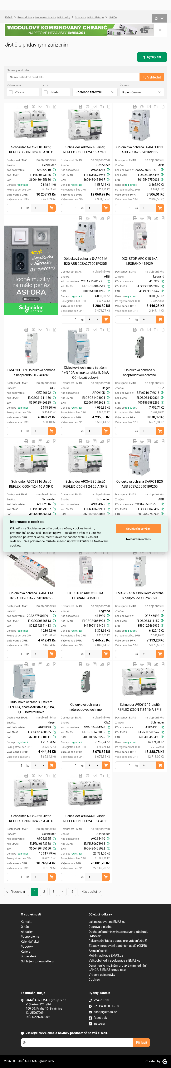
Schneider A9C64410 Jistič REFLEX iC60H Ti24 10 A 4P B (85, 818)
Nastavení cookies (138, 539)
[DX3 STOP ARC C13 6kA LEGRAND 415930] (85, 570)
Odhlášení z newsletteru (37, 961)
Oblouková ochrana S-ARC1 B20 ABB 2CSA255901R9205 (139, 484)
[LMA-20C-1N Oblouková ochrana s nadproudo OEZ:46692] (31, 347)
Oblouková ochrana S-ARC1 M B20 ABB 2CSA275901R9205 (85, 261)
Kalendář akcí (30, 941)
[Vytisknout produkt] (26, 106)
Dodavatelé (28, 956)
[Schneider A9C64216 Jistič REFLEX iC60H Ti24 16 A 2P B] (85, 124)
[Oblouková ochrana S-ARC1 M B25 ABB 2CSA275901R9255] (31, 570)
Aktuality (27, 932)
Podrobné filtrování (89, 92)
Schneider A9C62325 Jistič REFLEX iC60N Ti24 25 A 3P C (31, 818)
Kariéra (25, 951)
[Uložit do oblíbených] (40, 106)
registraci (22, 184)
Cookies (94, 979)
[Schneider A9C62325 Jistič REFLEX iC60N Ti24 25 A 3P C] (31, 793)
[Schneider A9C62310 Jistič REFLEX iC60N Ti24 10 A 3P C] (31, 124)
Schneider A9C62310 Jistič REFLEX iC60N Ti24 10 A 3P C (31, 149)
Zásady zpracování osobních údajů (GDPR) (118, 946)
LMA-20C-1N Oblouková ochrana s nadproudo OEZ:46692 (31, 372)
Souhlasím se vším (138, 528)
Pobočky (27, 946)
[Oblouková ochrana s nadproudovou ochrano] (139, 347)
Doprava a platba (100, 927)
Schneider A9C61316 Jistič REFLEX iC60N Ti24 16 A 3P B (139, 707)
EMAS (9, 17)
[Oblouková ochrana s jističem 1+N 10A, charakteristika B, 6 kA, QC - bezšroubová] (85, 347)
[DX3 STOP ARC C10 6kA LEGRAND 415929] (139, 236)
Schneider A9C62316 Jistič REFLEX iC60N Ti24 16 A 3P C (31, 484)
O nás (25, 927)
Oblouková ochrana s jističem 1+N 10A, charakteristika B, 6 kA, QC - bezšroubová (85, 373)
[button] (160, 30)
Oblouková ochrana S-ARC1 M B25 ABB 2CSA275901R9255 (31, 595)
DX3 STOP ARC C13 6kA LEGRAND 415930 (85, 595)
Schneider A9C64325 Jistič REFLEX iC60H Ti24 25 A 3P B (85, 484)
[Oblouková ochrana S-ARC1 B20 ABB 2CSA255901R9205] (139, 458)
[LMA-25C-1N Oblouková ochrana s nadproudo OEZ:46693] (139, 570)
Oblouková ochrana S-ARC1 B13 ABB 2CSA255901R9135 (139, 149)
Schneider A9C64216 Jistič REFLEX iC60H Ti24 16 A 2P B (85, 149)
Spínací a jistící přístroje (89, 17)
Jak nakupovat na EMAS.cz (107, 922)
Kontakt (26, 922)
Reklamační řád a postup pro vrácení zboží (118, 941)
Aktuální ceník (98, 951)
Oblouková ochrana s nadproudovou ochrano (139, 372)
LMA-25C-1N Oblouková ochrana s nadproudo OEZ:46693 (139, 595)
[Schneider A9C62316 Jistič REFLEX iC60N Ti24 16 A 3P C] (31, 458)
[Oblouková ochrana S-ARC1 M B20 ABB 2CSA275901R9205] (85, 236)
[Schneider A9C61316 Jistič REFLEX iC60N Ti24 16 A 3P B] (139, 681)
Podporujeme (30, 936)
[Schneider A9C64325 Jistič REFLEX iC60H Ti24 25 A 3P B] (85, 458)
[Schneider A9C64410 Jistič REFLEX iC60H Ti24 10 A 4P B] (85, 793)
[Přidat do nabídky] (54, 106)
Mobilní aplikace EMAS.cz (106, 955)
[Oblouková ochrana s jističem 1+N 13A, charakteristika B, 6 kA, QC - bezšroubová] (31, 681)
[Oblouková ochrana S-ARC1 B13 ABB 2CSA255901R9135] (139, 124)
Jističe (113, 17)
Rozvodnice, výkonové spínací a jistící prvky (44, 17)
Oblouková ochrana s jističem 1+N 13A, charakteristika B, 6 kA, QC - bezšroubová (31, 707)
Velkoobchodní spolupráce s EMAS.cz (115, 960)
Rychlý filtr (154, 57)
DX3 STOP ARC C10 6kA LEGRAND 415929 (139, 261)
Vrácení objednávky (102, 975)
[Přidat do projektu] (47, 106)
